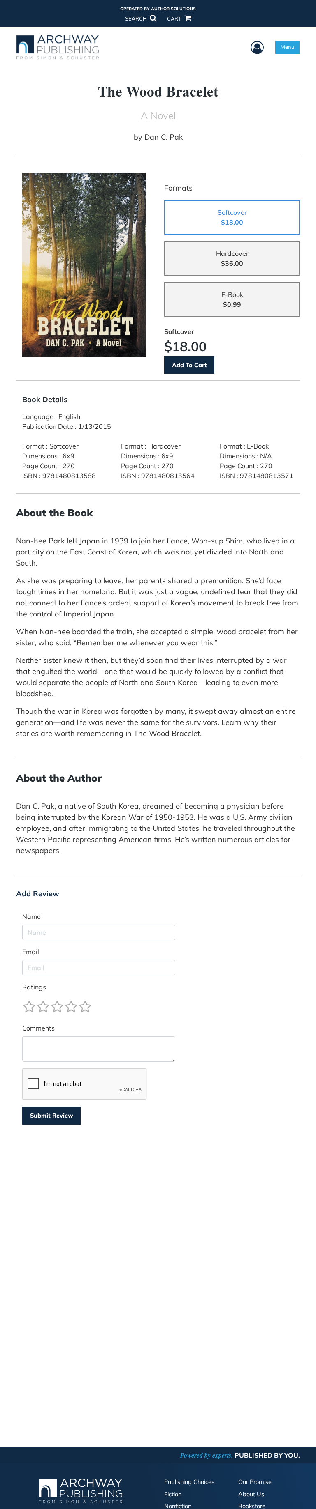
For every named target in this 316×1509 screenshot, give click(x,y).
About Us (251, 1494)
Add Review (37, 893)
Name (31, 916)
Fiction (172, 1494)
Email (30, 952)
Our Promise (255, 1482)
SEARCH (136, 18)
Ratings (34, 987)
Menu (287, 47)
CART (175, 18)
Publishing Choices (189, 1482)
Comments (38, 1028)
